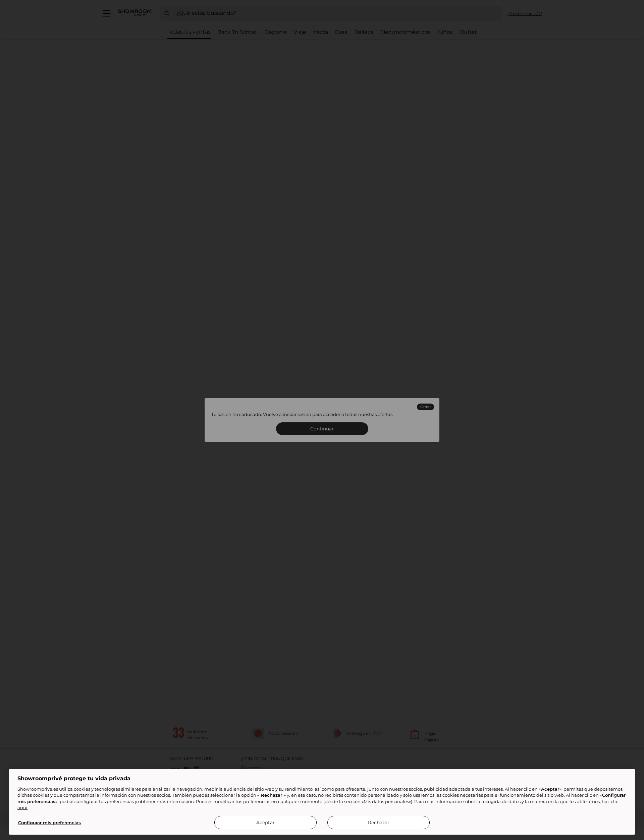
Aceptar (265, 823)
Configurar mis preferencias (49, 822)
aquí (22, 807)
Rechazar (378, 823)
